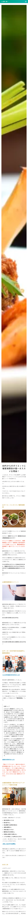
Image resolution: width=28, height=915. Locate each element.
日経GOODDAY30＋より (8, 759)
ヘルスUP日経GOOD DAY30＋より (11, 675)
